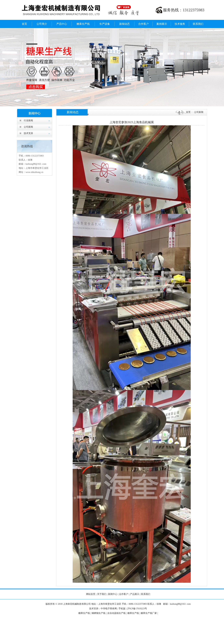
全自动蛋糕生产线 (116, 613)
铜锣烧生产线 (98, 613)
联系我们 (198, 23)
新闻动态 (124, 23)
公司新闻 (28, 127)
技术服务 (180, 23)
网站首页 (90, 594)
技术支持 (28, 133)
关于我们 (101, 594)
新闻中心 (112, 594)
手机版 (122, 608)
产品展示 (134, 594)
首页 (24, 23)
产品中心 (61, 23)
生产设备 (104, 23)
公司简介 (42, 23)
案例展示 (161, 23)
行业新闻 (28, 120)
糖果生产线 (83, 23)
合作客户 (143, 23)
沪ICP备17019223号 (137, 608)
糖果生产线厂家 (149, 613)
